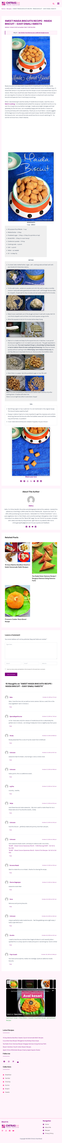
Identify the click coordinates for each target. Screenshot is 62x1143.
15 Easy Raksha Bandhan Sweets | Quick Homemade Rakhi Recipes (23, 1038)
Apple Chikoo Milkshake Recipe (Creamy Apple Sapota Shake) (21, 1050)
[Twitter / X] (31, 481)
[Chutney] (6, 1081)
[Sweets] (6, 1092)
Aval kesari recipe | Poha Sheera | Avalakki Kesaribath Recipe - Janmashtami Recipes (31, 991)
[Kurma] (6, 1085)
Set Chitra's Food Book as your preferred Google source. (33, 32)
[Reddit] (41, 481)
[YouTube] (32, 526)
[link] (8, 991)
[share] (52, 990)
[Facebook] (21, 481)
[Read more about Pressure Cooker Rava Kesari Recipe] (17, 601)
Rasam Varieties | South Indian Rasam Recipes (17, 1047)
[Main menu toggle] (58, 3)
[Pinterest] (24, 481)
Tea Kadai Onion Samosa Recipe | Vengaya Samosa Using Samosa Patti (44, 578)
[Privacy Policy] (48, 1133)
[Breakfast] (7, 1074)
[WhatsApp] (27, 481)
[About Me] (47, 1127)
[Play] (45, 984)
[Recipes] (46, 1130)
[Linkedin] (37, 481)
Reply (10, 707)
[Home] (46, 1124)
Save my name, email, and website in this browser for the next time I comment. (26, 669)
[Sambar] (6, 1078)
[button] (54, 4)
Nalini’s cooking (10, 104)
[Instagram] (29, 526)
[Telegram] (34, 481)
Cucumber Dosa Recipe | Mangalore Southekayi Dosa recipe (21, 1041)
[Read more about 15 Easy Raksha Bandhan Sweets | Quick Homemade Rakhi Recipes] (17, 552)
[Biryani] (6, 1088)
